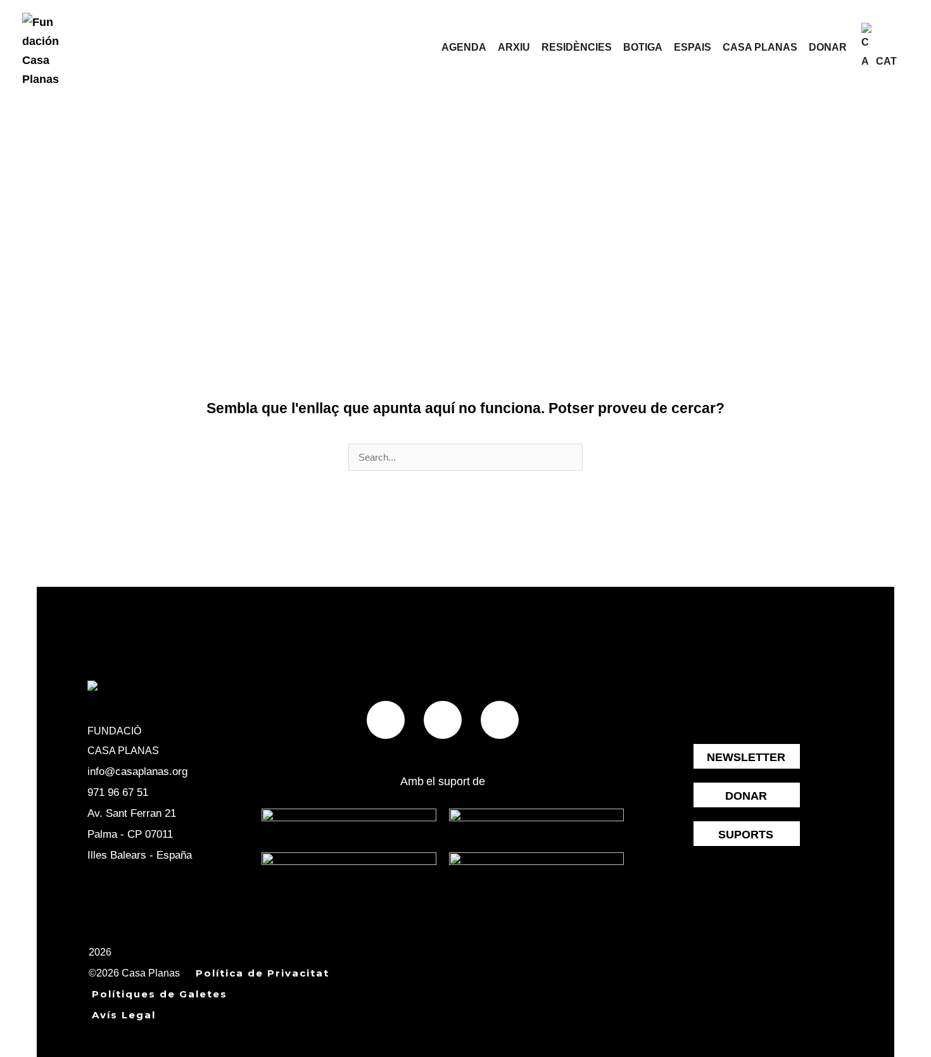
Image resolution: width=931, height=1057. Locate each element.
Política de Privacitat (262, 973)
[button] (902, 47)
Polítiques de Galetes (159, 994)
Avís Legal (124, 1015)
